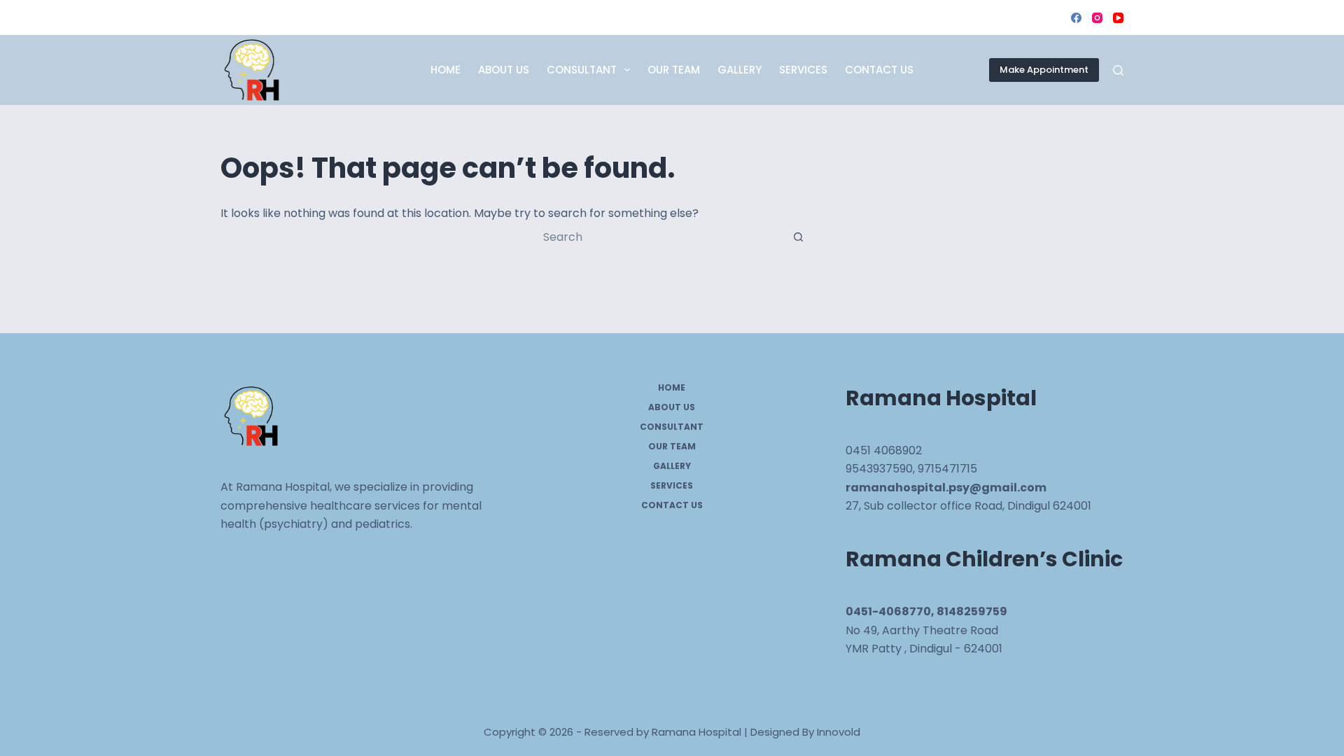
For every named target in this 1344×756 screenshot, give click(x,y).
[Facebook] (1076, 18)
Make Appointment (1044, 69)
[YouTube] (1118, 18)
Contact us (879, 69)
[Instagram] (1097, 18)
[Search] (1118, 70)
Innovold (838, 731)
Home (445, 69)
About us (503, 69)
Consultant (582, 69)
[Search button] (798, 236)
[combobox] (659, 237)
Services (803, 69)
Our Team (674, 69)
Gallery (740, 69)
